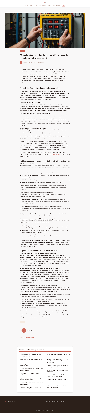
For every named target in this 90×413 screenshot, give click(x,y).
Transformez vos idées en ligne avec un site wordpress (30, 374)
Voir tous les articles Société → (28, 337)
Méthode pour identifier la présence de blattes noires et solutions (31, 369)
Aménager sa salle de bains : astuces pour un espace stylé (31, 359)
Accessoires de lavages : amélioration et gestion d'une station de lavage (56, 375)
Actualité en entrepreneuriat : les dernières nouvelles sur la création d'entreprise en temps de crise (57, 360)
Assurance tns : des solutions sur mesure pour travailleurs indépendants (31, 378)
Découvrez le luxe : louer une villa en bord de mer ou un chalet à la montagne (31, 388)
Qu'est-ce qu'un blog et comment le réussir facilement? (57, 370)
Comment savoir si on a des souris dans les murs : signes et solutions (57, 366)
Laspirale (11, 402)
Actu (31, 5)
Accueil (26, 5)
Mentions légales (55, 401)
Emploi (49, 5)
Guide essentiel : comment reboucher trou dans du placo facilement (30, 355)
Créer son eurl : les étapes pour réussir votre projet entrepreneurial (58, 386)
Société (63, 5)
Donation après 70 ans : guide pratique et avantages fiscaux (30, 364)
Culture (35, 5)
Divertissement (42, 5)
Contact (63, 401)
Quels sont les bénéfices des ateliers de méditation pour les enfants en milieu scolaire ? (58, 381)
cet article (56, 154)
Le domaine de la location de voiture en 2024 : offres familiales (31, 383)
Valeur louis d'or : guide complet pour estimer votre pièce (58, 355)
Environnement (56, 5)
